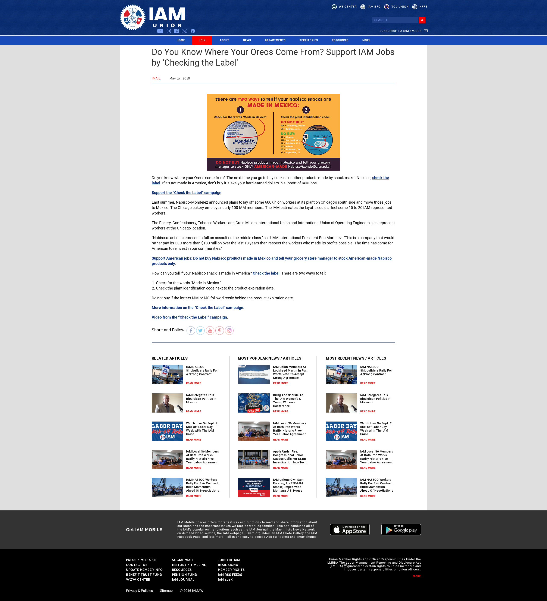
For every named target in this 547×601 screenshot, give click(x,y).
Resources (340, 40)
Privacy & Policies (139, 590)
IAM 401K (225, 579)
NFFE (423, 6)
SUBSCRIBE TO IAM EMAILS (400, 30)
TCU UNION (400, 6)
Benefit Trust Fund (144, 574)
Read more (193, 383)
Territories (309, 40)
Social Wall (183, 560)
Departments (275, 40)
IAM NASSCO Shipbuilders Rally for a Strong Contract (202, 370)
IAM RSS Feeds (230, 574)
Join (202, 40)
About (224, 40)
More (417, 576)
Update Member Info (144, 570)
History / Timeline (189, 565)
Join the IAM (229, 560)
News (247, 40)
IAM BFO (374, 6)
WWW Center (138, 579)
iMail (156, 78)
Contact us (137, 565)
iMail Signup (229, 565)
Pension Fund (184, 574)
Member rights (231, 570)
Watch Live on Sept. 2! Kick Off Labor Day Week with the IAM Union (202, 429)
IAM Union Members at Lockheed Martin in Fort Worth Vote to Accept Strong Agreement (290, 372)
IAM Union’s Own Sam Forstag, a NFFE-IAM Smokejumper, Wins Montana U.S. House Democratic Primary (288, 487)
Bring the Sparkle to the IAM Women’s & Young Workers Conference (288, 400)
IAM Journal (183, 579)
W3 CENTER (348, 6)
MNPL (366, 40)
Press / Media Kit (141, 560)
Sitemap (166, 590)
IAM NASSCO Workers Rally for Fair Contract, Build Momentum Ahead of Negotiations (202, 485)
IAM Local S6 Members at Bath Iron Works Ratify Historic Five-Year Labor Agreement (202, 457)
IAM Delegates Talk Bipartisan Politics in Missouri (201, 398)
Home (181, 40)
